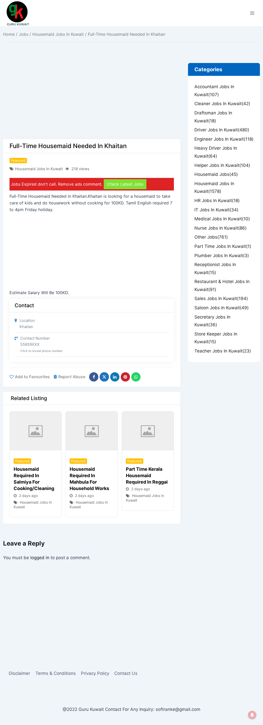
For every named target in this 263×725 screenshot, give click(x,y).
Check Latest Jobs (125, 184)
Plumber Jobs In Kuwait (221, 255)
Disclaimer (19, 673)
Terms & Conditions (55, 673)
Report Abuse (71, 376)
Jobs (23, 34)
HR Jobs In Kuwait (217, 200)
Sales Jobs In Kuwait (221, 298)
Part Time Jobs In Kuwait (222, 246)
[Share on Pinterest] (125, 377)
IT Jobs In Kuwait (216, 209)
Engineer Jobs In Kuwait (223, 139)
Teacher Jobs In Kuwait (222, 351)
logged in (39, 557)
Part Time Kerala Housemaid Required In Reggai (147, 475)
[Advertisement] (91, 101)
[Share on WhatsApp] (135, 377)
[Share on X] (104, 377)
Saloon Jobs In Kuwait (221, 307)
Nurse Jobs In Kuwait (220, 228)
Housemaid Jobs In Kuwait (58, 34)
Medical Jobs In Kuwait (222, 218)
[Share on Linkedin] (114, 377)
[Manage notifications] (252, 715)
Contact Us (125, 673)
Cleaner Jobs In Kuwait (222, 103)
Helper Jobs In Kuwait (222, 165)
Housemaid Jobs (216, 174)
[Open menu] (252, 13)
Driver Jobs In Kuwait (221, 129)
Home (9, 34)
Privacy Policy (95, 673)
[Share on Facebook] (93, 377)
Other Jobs (211, 237)
